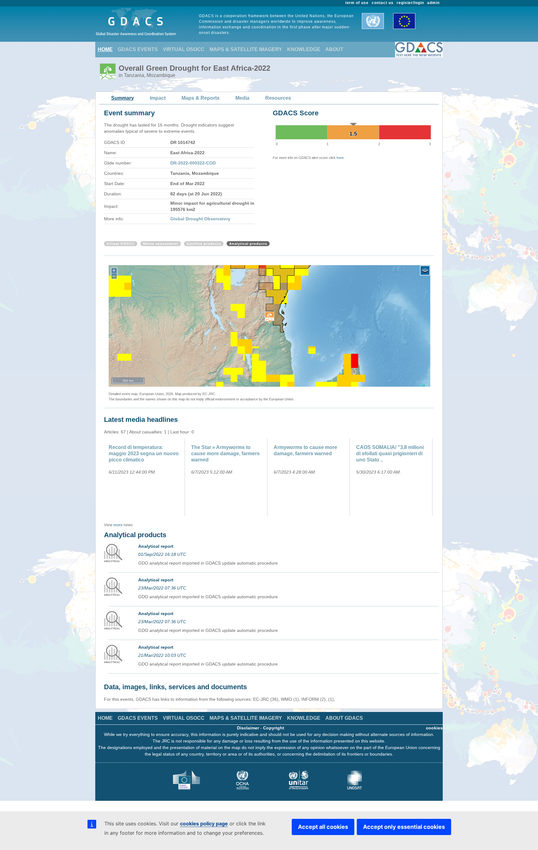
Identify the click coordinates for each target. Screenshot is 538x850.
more (118, 525)
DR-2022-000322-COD (193, 162)
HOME (105, 49)
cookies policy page (204, 823)
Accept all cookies (323, 827)
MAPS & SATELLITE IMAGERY (246, 49)
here (340, 158)
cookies (434, 727)
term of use (357, 3)
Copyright (273, 727)
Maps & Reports (200, 98)
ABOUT (334, 49)
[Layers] (425, 270)
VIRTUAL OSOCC (184, 49)
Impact (158, 98)
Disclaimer (248, 727)
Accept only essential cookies (404, 827)
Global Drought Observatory (200, 218)
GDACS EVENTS (138, 49)
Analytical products (248, 244)
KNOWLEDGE (303, 49)
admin (433, 3)
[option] (145, 477)
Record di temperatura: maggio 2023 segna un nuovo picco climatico (144, 453)
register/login (410, 3)
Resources (278, 98)
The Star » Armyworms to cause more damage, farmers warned (225, 453)
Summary (122, 98)
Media (242, 98)
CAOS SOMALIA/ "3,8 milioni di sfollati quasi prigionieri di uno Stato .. (390, 453)
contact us (383, 3)
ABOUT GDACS (344, 718)
